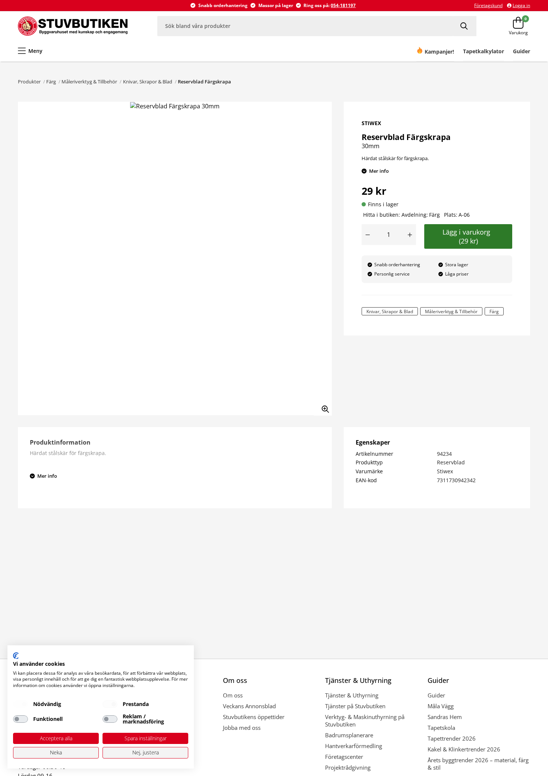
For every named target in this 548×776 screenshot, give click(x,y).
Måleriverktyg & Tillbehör (89, 81)
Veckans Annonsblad (249, 706)
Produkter (29, 81)
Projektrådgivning (348, 767)
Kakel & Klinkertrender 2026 (464, 749)
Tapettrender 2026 (452, 738)
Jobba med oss (242, 727)
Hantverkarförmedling (353, 746)
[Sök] (464, 26)
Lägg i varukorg (468, 236)
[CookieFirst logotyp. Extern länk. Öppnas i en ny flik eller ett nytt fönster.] (16, 655)
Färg (51, 81)
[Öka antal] (410, 234)
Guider (436, 695)
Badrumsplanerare (349, 735)
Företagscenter (344, 756)
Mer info (379, 171)
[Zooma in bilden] (323, 407)
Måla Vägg (441, 706)
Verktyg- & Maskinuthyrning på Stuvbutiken (364, 720)
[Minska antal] (368, 234)
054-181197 (343, 5)
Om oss (233, 695)
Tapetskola (441, 727)
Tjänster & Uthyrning (351, 695)
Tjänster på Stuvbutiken (355, 706)
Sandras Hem (445, 717)
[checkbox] (20, 704)
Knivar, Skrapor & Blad (147, 81)
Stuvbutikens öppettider (253, 717)
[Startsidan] (72, 26)
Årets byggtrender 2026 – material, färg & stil (478, 763)
